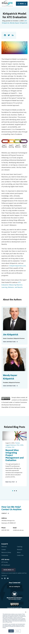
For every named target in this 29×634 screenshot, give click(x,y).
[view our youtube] (8, 578)
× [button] (26, 611)
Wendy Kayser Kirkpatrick (18, 23)
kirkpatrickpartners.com (17, 266)
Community (4, 555)
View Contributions (9, 342)
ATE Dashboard (5, 565)
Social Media (7, 570)
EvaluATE (4, 544)
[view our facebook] (4, 578)
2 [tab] (14, 490)
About (18, 552)
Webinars (4, 546)
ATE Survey (5, 559)
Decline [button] (17, 631)
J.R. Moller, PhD (9, 447)
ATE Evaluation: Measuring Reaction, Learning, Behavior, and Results (12, 284)
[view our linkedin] (2, 578)
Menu (22, 3)
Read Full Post (10, 482)
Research (19, 549)
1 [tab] (12, 490)
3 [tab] (16, 490)
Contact (4, 513)
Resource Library (6, 552)
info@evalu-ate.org (18, 530)
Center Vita (20, 555)
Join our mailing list (13, 587)
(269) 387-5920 (5, 530)
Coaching (19, 546)
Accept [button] (11, 631)
